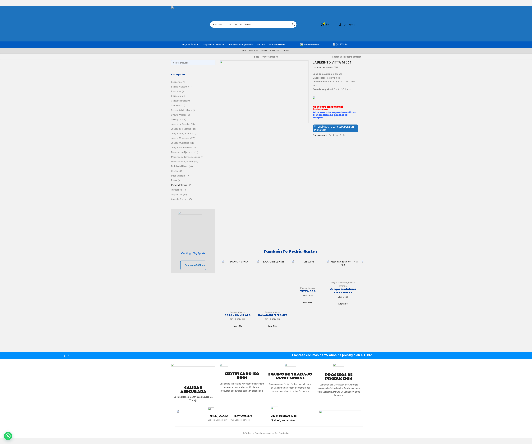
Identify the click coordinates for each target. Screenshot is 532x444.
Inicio (244, 50)
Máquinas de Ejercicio (213, 44)
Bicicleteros (177, 96)
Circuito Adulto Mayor (181, 110)
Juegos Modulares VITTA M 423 (343, 291)
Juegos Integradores (181, 133)
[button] (8, 436)
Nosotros (253, 50)
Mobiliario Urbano (277, 44)
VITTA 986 (308, 291)
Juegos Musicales (180, 143)
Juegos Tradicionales (181, 147)
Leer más (237, 326)
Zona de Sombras (179, 199)
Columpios (176, 119)
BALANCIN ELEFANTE (272, 315)
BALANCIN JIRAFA (237, 315)
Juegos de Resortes (181, 129)
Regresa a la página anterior (346, 56)
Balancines (176, 82)
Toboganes (176, 189)
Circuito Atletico (178, 115)
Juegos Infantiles (189, 44)
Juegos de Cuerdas (180, 124)
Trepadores (176, 194)
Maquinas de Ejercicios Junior (185, 157)
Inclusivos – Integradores (240, 44)
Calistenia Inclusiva (180, 100)
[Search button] (293, 24)
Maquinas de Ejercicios (182, 152)
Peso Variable (178, 175)
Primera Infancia (270, 56)
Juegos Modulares (338, 282)
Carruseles (176, 105)
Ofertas (174, 171)
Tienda (264, 50)
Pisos (174, 180)
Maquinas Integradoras (182, 161)
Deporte (261, 44)
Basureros (176, 91)
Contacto (286, 50)
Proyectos (274, 50)
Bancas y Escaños (180, 86)
